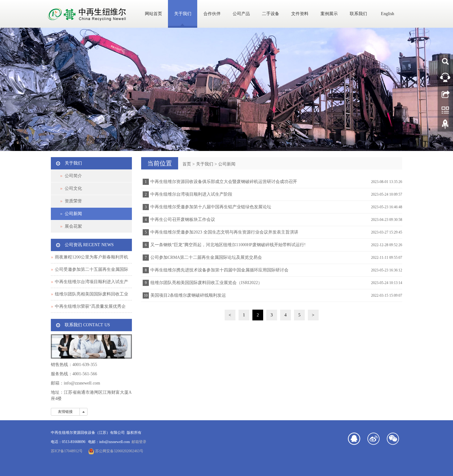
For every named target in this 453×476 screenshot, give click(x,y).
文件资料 (299, 13)
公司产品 (241, 13)
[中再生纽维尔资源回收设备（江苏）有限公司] (226, 89)
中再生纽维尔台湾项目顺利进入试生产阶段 (191, 194)
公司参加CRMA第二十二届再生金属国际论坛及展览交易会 (206, 257)
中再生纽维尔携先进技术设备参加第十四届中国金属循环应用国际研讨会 (219, 270)
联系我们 (358, 13)
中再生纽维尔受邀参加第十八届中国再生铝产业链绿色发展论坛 (210, 207)
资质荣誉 (73, 201)
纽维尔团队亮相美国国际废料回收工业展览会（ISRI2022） (206, 282)
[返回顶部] (445, 126)
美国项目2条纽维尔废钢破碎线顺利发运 (188, 295)
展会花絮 (73, 226)
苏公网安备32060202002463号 (118, 451)
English (387, 13)
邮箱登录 (139, 442)
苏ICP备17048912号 (67, 451)
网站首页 (153, 13)
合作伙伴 (212, 13)
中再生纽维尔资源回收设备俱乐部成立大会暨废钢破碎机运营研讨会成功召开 (223, 181)
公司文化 (73, 188)
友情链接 (65, 411)
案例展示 (329, 13)
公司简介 (73, 175)
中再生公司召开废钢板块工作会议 (182, 219)
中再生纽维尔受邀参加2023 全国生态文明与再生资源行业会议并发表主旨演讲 (224, 232)
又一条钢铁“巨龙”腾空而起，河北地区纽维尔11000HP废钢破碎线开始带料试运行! (228, 244)
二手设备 (270, 13)
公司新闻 (226, 164)
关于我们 (182, 13)
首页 (186, 164)
